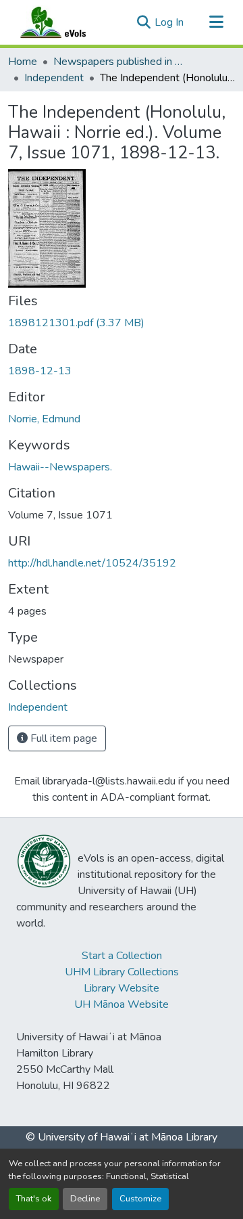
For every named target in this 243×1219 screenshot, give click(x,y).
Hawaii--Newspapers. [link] (60, 467)
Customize (140, 1199)
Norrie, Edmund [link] (44, 419)
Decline (85, 1199)
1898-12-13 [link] (40, 370)
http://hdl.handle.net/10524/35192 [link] (92, 563)
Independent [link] (54, 77)
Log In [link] (169, 22)
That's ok (33, 1199)
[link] (121, 323)
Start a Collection (122, 955)
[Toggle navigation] (216, 22)
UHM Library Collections (122, 972)
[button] (66, 22)
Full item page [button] (62, 738)
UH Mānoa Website (121, 1004)
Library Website (121, 988)
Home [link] (22, 61)
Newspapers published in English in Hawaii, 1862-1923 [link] (120, 61)
